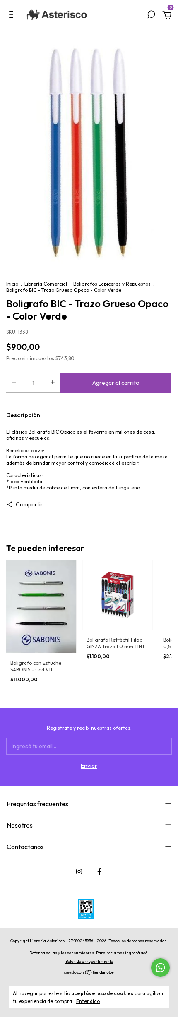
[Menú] (12, 16)
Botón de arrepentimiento (89, 961)
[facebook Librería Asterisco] (99, 871)
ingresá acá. (137, 952)
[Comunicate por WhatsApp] (160, 967)
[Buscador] (151, 16)
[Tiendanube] (89, 973)
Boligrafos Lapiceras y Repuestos (112, 284)
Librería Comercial (45, 284)
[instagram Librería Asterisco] (79, 871)
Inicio (12, 284)
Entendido (88, 1001)
